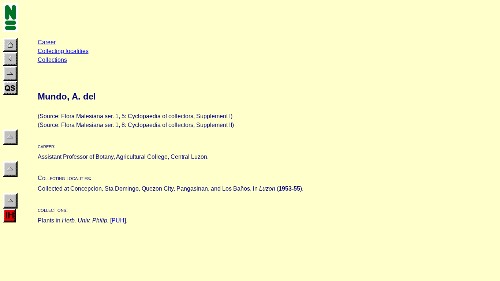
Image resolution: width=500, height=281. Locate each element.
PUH (118, 220)
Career (47, 42)
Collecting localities (63, 51)
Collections (52, 60)
